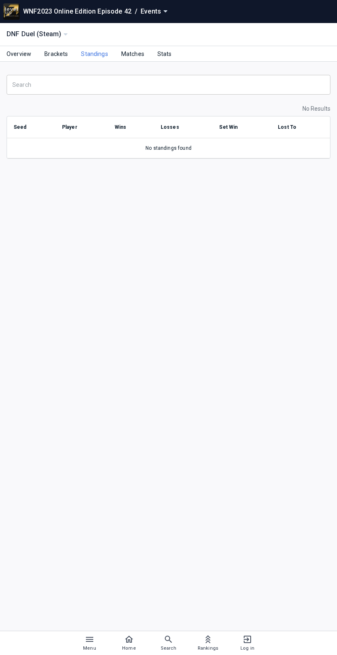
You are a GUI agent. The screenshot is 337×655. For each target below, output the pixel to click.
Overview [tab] (19, 54)
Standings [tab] (94, 54)
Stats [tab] (164, 54)
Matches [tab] (132, 54)
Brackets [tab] (56, 54)
